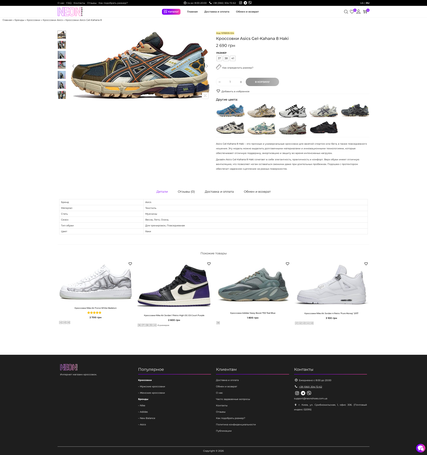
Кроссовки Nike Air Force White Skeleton (96, 308)
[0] (352, 12)
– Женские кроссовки (151, 392)
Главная (7, 20)
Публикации (224, 430)
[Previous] (73, 66)
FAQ (69, 3)
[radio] (219, 58)
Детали (162, 191)
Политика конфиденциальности (236, 424)
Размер (221, 52)
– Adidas (143, 411)
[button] (233, 91)
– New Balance (146, 418)
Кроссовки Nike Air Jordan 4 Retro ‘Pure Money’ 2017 (331, 313)
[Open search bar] (346, 12)
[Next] (206, 66)
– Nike (141, 405)
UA (362, 3)
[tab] (162, 191)
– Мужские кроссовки (151, 386)
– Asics (142, 424)
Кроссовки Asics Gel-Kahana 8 (83, 20)
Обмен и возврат (257, 191)
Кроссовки (33, 20)
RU (367, 3)
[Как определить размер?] (234, 75)
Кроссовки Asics (53, 20)
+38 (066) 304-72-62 (224, 3)
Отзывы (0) (186, 191)
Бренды (19, 20)
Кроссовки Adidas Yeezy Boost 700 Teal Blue (252, 313)
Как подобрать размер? (113, 3)
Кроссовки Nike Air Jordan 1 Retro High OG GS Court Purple (174, 315)
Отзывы (92, 3)
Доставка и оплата (219, 191)
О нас (61, 3)
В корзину (262, 81)
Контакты (79, 3)
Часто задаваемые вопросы (233, 399)
